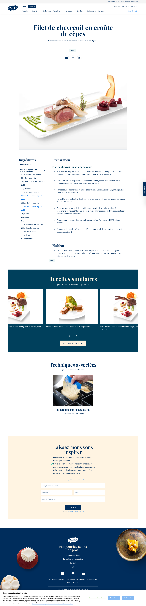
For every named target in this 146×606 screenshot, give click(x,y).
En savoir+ (101, 11)
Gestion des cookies (92, 579)
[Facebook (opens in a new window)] (62, 574)
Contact (127, 6)
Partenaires (68, 11)
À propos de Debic (73, 555)
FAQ (73, 567)
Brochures (80, 11)
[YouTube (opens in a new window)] (83, 574)
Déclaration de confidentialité (76, 579)
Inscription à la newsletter (73, 559)
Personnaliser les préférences (97, 598)
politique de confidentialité (76, 480)
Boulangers (32, 6)
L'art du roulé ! (133, 11)
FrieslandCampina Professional (129, 2)
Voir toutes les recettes (73, 343)
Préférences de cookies (73, 583)
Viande (73, 50)
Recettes (35, 11)
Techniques (47, 11)
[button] (70, 336)
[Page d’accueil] (13, 8)
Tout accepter (128, 598)
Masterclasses (91, 11)
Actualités (56, 11)
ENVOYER (73, 507)
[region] (73, 598)
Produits (25, 11)
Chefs (24, 6)
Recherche (117, 6)
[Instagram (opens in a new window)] (73, 574)
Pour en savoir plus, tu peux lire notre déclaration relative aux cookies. (52, 604)
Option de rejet (114, 598)
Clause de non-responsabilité (56, 579)
